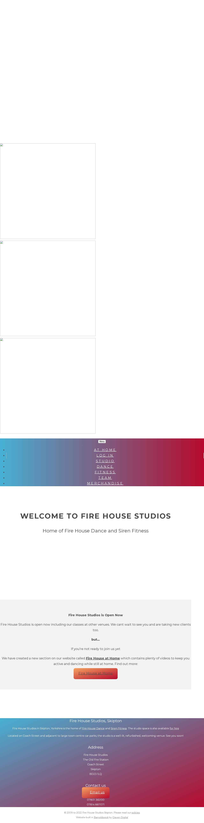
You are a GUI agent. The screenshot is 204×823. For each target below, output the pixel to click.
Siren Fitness (119, 728)
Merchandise (105, 483)
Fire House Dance (93, 728)
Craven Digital (120, 817)
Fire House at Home (95, 673)
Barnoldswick (101, 817)
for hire (174, 728)
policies (136, 812)
